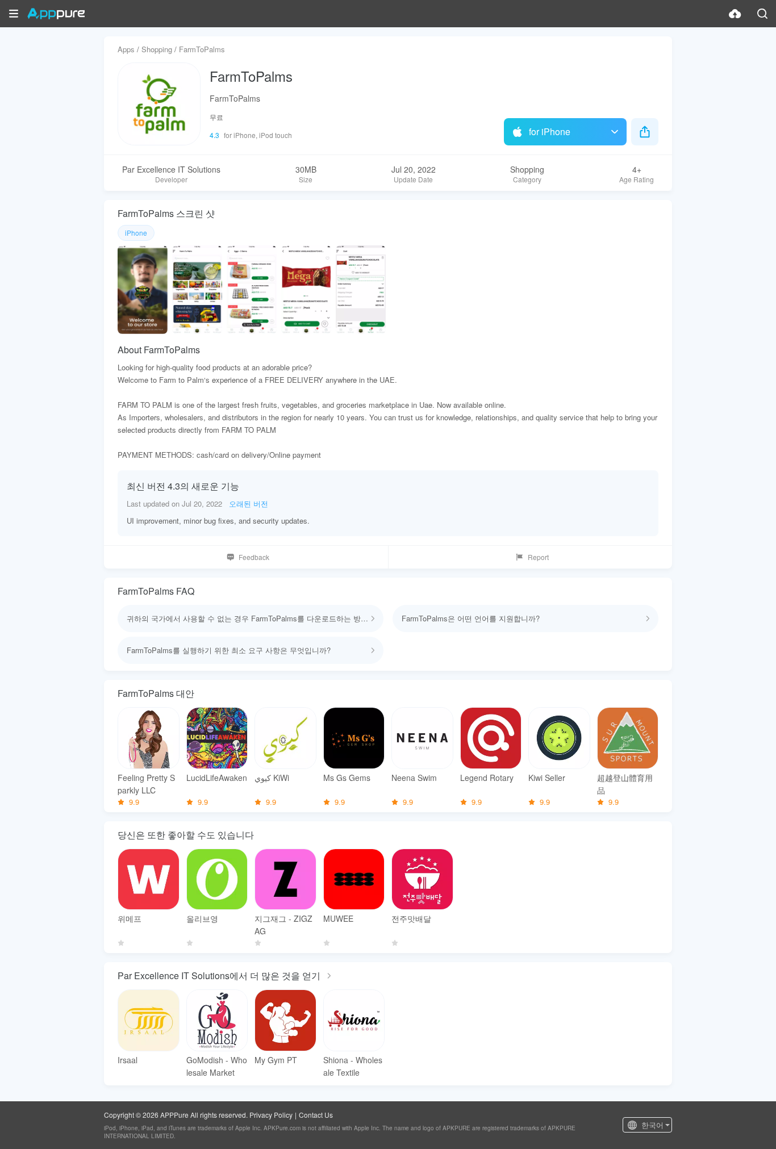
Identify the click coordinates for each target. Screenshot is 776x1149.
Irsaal (127, 1060)
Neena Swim (414, 777)
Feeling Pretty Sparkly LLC (146, 784)
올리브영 (202, 918)
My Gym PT (276, 1060)
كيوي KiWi (272, 777)
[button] (13, 13)
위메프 (129, 918)
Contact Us (316, 1114)
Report (538, 557)
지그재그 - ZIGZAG (283, 925)
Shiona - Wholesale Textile (352, 1066)
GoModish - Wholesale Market (216, 1066)
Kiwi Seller (546, 777)
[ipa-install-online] (735, 13)
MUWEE (338, 918)
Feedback (254, 557)
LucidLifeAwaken (216, 777)
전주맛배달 (411, 918)
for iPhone (549, 131)
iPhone (136, 232)
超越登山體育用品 (625, 784)
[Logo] (56, 13)
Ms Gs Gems (346, 777)
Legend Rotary (487, 777)
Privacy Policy (271, 1114)
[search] (762, 13)
